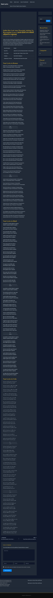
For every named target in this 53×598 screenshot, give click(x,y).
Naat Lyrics (4, 4)
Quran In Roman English (4, 585)
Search (48, 20)
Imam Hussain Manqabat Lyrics (5, 581)
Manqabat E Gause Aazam (5, 584)
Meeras (41, 64)
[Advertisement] (19, 21)
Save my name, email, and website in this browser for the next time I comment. (17, 567)
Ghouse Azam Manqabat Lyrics (5, 580)
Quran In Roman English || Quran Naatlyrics (18, 6)
